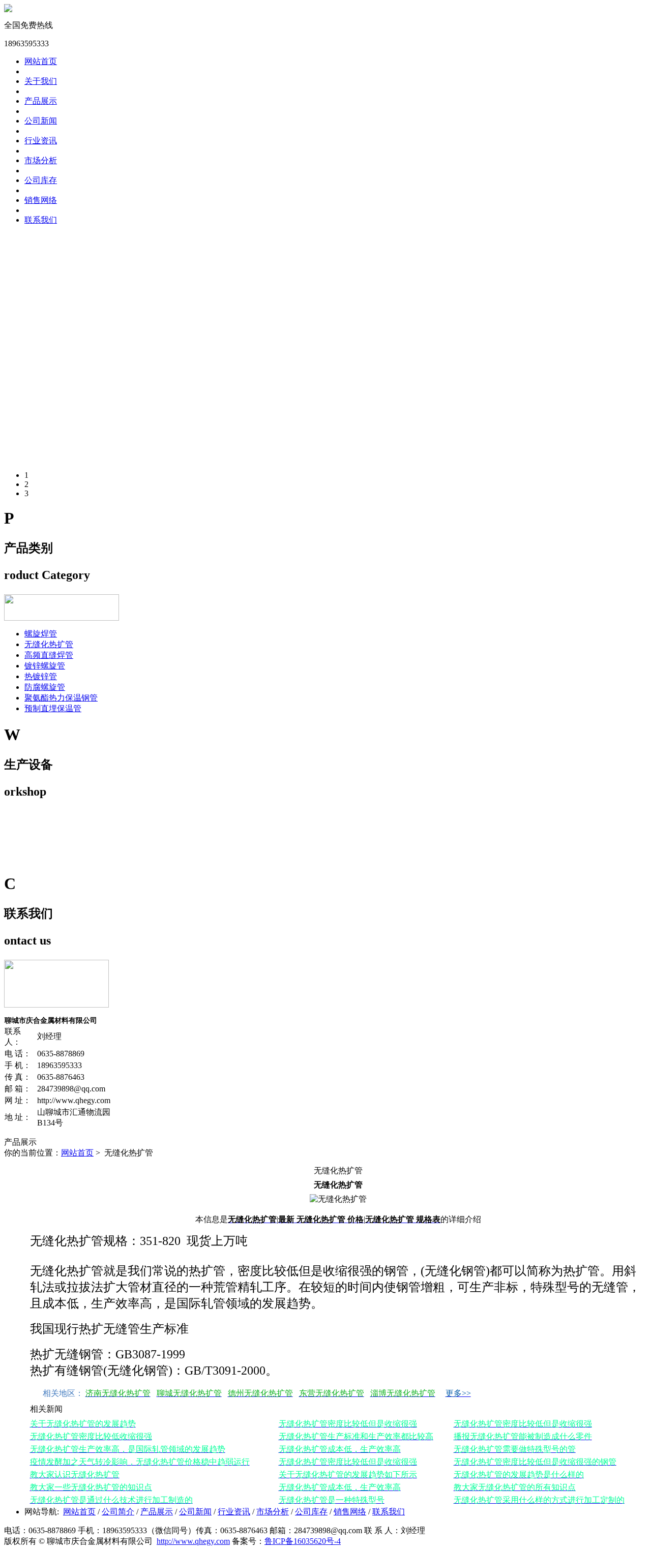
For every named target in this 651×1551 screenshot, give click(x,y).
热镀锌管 (40, 676)
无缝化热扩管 (48, 644)
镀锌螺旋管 (44, 665)
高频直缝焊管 (48, 655)
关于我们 (40, 81)
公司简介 (118, 1511)
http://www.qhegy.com (193, 1541)
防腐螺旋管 (44, 687)
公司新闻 (40, 120)
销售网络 (40, 200)
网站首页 (77, 1152)
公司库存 (40, 180)
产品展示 (40, 101)
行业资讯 (40, 140)
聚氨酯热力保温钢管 (61, 697)
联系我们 (40, 220)
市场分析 (40, 160)
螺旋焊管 (40, 633)
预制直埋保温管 (52, 708)
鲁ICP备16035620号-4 (302, 1541)
